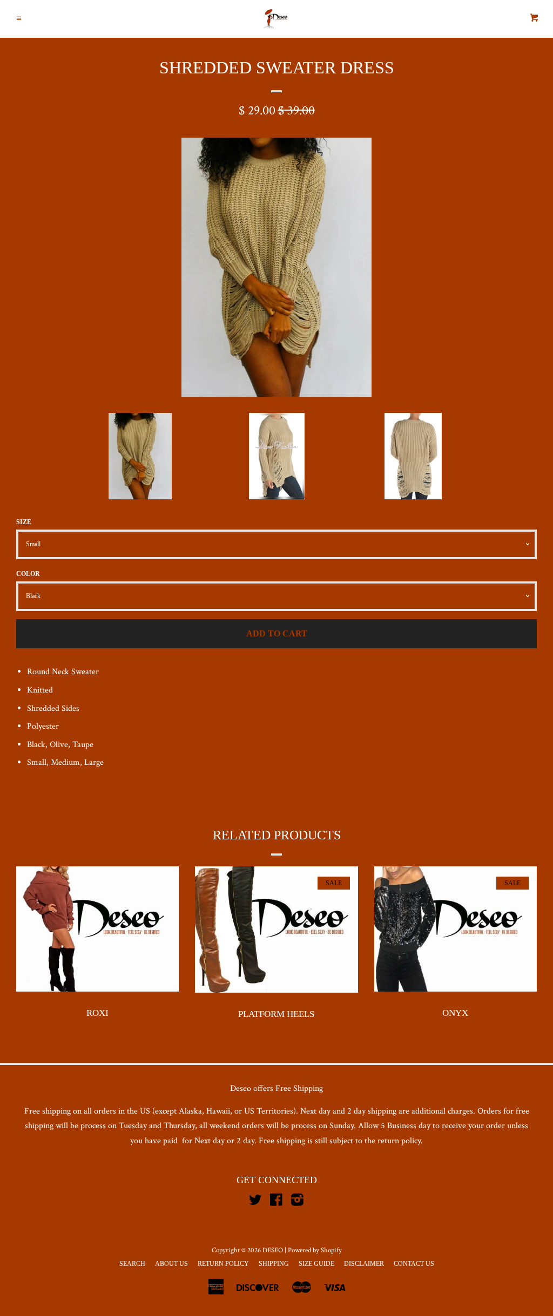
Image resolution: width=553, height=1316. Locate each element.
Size (23, 522)
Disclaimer (364, 1263)
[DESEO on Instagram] (297, 1202)
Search (132, 1263)
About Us (171, 1263)
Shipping (274, 1263)
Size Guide (316, 1263)
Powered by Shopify (315, 1250)
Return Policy (223, 1263)
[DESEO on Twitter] (255, 1202)
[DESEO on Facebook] (276, 1202)
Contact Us (414, 1263)
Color (28, 574)
